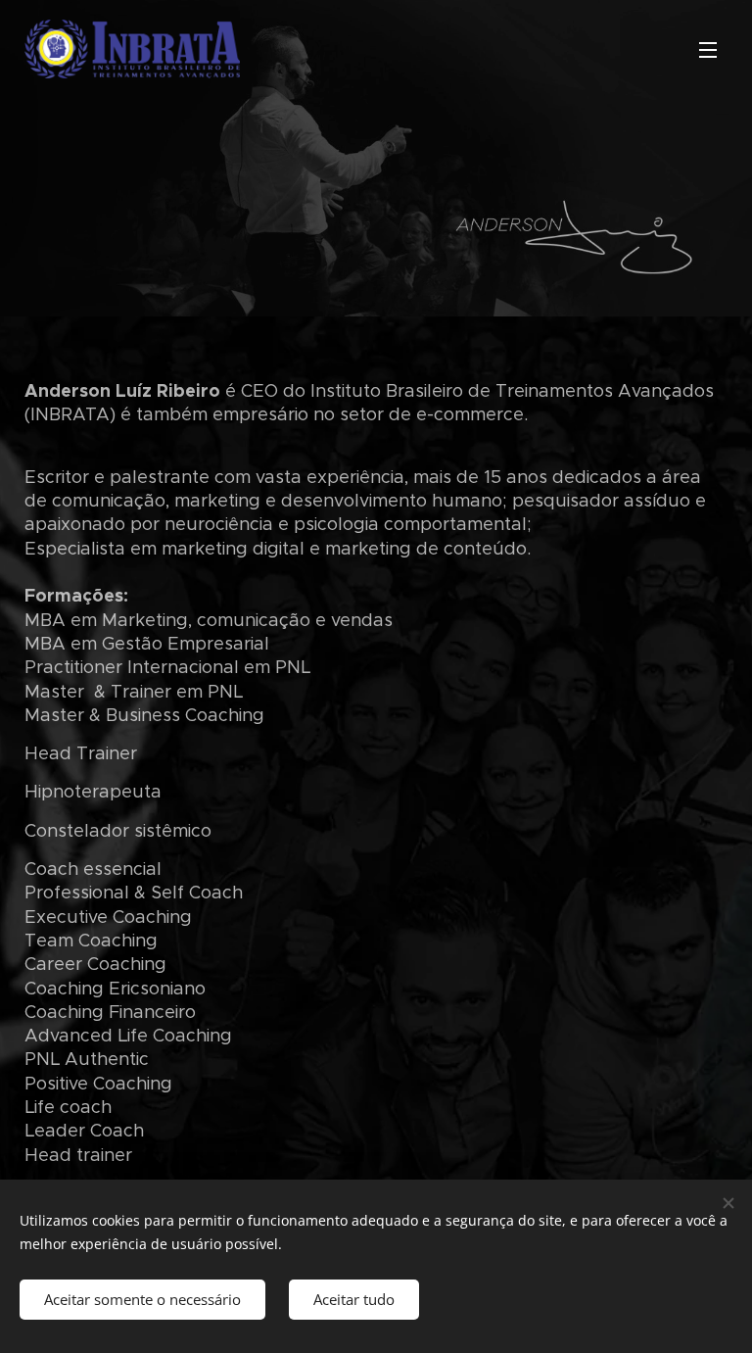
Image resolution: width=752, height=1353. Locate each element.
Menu (708, 49)
